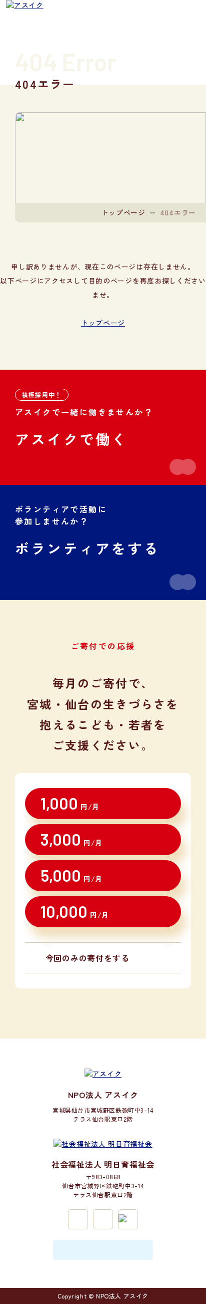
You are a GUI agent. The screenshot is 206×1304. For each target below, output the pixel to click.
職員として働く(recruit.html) (103, 427)
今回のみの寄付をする (88, 958)
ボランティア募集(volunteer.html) (103, 542)
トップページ (124, 212)
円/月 (70, 803)
